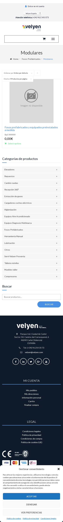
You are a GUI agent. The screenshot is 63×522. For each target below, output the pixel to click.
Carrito (31, 401)
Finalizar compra (31, 405)
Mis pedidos (31, 390)
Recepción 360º (11, 189)
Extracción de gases (13, 196)
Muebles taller (10, 269)
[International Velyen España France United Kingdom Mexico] (32, 13)
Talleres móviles (11, 263)
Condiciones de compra (31, 438)
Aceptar (31, 496)
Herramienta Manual (13, 236)
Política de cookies (14, 518)
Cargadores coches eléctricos (18, 203)
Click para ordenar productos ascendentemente (37, 74)
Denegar (31, 504)
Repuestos (9, 176)
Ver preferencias (31, 512)
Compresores (10, 276)
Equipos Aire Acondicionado (17, 216)
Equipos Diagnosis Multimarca (18, 223)
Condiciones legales (48, 518)
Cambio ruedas (11, 183)
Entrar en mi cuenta (35, 6)
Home (15, 59)
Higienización (10, 209)
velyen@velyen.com (34, 352)
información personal (31, 397)
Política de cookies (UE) (31, 442)
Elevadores (9, 169)
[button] (58, 469)
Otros (7, 249)
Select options (14, 143)
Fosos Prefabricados (31, 59)
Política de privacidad (31, 518)
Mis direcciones (31, 394)
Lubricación (9, 243)
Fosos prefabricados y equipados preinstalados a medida (31, 129)
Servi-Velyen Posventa (14, 256)
